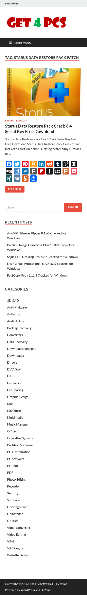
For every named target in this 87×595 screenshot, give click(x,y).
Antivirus (13, 314)
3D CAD (13, 300)
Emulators (14, 383)
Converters (15, 335)
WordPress (28, 590)
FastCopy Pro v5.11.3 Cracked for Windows (37, 275)
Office (11, 431)
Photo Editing (16, 479)
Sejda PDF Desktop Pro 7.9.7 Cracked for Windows (42, 257)
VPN (10, 541)
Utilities (12, 521)
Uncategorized (17, 507)
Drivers (12, 362)
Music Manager (18, 424)
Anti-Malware (17, 307)
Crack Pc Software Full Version (47, 583)
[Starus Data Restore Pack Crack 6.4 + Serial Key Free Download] (43, 92)
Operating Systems (20, 438)
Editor (11, 376)
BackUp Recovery (16, 120)
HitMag (45, 590)
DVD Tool (14, 369)
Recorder (13, 486)
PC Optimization (19, 452)
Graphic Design (18, 397)
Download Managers (21, 348)
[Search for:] (43, 207)
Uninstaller (15, 514)
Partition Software (20, 445)
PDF (10, 472)
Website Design (18, 555)
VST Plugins (15, 548)
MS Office (14, 410)
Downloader (15, 355)
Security (12, 493)
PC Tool (12, 465)
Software (13, 500)
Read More (13, 188)
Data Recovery (17, 342)
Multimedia (15, 417)
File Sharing (15, 390)
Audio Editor (16, 321)
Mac (10, 404)
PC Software (15, 459)
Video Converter (18, 527)
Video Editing (16, 534)
